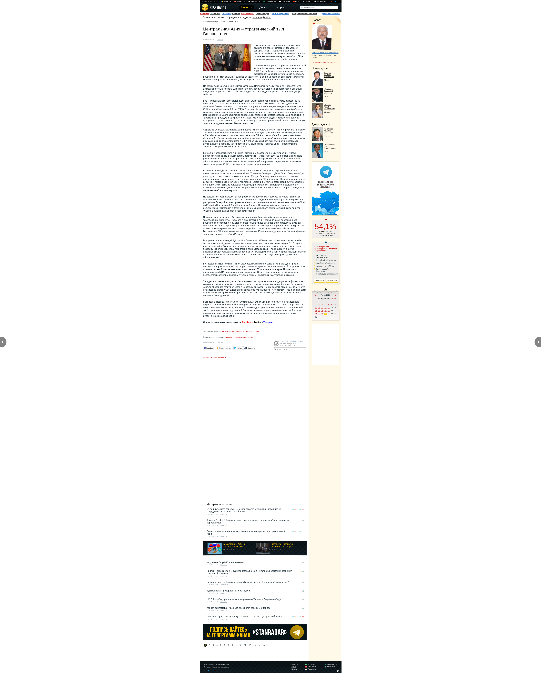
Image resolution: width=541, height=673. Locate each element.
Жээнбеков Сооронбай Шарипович (328, 91)
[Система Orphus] (290, 350)
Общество (226, 14)
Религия (236, 14)
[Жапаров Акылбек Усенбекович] (317, 85)
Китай (297, 1)
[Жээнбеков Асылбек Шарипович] (317, 140)
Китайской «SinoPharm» (325, 263)
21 (329, 311)
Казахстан (227, 1)
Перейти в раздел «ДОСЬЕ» (323, 62)
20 (325, 311)
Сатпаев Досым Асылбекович (329, 107)
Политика (204, 14)
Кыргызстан (241, 1)
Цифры (294, 669)
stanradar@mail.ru (262, 17)
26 (322, 314)
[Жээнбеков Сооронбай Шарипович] (317, 101)
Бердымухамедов (269, 176)
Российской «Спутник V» (326, 260)
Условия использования (220, 667)
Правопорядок (262, 14)
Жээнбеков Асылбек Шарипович (328, 131)
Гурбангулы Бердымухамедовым (238, 337)
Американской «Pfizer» (325, 266)
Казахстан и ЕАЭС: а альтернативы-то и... (234, 545)
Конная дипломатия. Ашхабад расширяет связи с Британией (238, 608)
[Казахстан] (227, 39)
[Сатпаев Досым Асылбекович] (317, 117)
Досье (293, 666)
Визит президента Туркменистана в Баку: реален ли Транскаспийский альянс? (248, 582)
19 (322, 311)
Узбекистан (286, 1)
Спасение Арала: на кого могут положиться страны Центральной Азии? (244, 616)
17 (316, 311)
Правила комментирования (214, 357)
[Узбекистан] (238, 39)
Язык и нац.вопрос (280, 14)
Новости (223, 22)
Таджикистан (255, 1)
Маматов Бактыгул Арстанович (325, 53)
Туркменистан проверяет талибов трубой (228, 590)
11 (245, 645)
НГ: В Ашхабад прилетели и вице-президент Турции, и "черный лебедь (244, 599)
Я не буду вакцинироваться (327, 274)
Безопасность (247, 14)
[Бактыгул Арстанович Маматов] (322, 36)
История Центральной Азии (304, 14)
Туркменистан (271, 1)
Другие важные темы (330, 14)
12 (250, 645)
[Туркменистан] (235, 39)
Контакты (207, 667)
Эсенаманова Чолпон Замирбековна (330, 146)
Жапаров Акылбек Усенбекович (329, 75)
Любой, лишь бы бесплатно (322, 270)
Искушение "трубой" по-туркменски (225, 562)
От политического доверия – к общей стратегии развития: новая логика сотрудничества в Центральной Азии (244, 510)
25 (319, 314)
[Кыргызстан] (230, 39)
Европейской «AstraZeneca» (322, 256)
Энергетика (224, 584)
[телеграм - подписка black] (255, 639)
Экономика (215, 14)
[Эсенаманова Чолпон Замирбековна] (317, 157)
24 (316, 314)
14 (259, 645)
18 (319, 311)
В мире (307, 1)
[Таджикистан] (232, 39)
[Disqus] (255, 395)
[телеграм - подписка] (325, 214)
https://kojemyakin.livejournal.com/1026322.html (240, 331)
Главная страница (210, 22)
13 (255, 645)
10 (240, 645)
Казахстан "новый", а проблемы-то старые (282, 545)
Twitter (257, 322)
